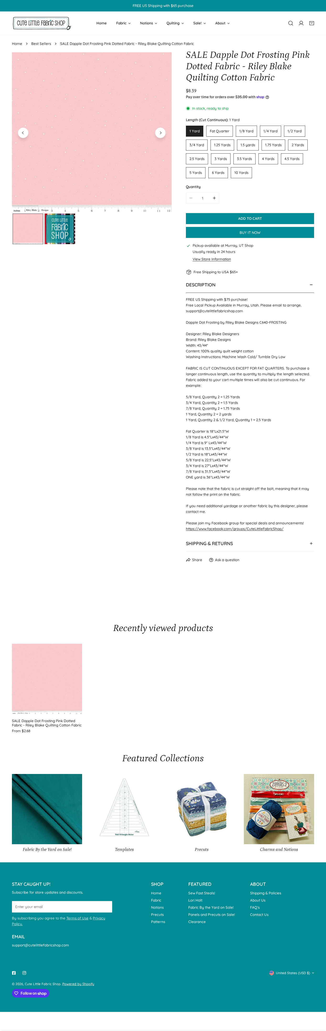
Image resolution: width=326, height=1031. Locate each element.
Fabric (156, 900)
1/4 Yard (270, 131)
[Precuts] (202, 809)
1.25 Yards (222, 145)
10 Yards (241, 172)
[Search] (290, 23)
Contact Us (259, 914)
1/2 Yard (295, 131)
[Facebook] (14, 973)
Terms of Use (77, 918)
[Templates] (124, 809)
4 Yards (268, 158)
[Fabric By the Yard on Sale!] (47, 809)
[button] (311, 23)
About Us (257, 900)
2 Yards (298, 145)
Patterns (158, 921)
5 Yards (195, 172)
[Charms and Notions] (279, 809)
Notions (157, 907)
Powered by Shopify (78, 984)
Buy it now (250, 232)
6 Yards (218, 172)
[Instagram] (24, 973)
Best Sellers (41, 43)
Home (17, 43)
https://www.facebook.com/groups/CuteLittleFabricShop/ (235, 528)
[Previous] (23, 133)
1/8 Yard (246, 131)
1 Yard (194, 131)
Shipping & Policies (265, 893)
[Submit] (106, 906)
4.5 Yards (292, 158)
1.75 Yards (273, 145)
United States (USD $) (293, 973)
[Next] (160, 133)
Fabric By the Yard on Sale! (211, 907)
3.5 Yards (244, 158)
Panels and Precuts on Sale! (211, 914)
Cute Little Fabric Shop (43, 984)
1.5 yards (248, 145)
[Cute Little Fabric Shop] (42, 23)
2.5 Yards (197, 158)
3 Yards (221, 158)
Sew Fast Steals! (201, 893)
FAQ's (255, 907)
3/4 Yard (196, 145)
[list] (92, 132)
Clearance (197, 921)
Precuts (157, 914)
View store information (212, 259)
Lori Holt (195, 900)
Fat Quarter (219, 131)
